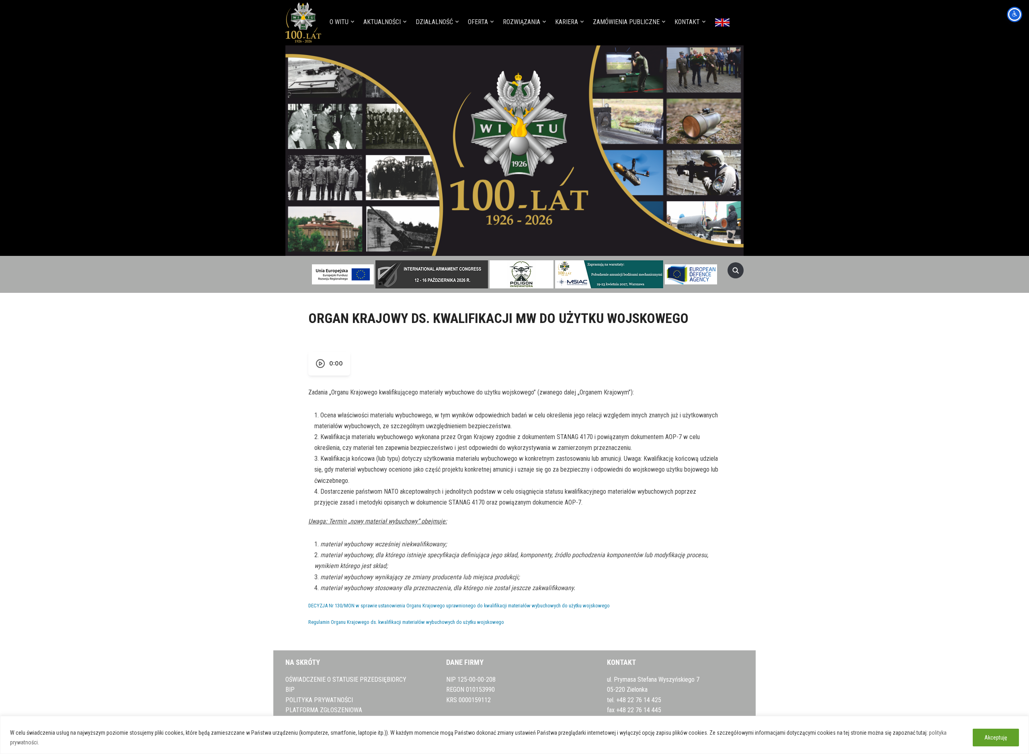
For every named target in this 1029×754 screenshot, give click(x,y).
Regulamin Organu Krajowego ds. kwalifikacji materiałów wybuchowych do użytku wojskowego (406, 622)
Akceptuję (995, 737)
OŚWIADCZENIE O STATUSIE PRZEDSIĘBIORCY (345, 679)
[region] (514, 735)
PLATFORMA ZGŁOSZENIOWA (323, 710)
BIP (290, 689)
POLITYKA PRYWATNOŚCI (319, 700)
